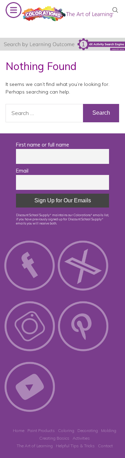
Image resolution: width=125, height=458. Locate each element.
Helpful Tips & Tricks (75, 445)
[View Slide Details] (62, 44)
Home (18, 430)
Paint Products (41, 430)
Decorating (87, 430)
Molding (108, 430)
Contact (105, 445)
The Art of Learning (35, 445)
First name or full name (42, 145)
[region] (62, 44)
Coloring (66, 430)
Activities (81, 438)
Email (22, 171)
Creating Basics (54, 438)
